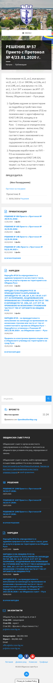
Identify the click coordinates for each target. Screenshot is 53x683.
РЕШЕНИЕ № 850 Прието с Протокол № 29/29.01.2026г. (23, 217)
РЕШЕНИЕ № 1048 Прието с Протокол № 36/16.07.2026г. (22, 489)
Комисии (33, 662)
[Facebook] (26, 656)
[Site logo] (26, 24)
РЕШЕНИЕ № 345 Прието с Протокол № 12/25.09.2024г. (23, 238)
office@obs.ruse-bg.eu (13, 645)
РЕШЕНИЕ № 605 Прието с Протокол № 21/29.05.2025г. (23, 227)
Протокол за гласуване (15, 189)
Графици (44, 662)
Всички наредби (12, 352)
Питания (9, 662)
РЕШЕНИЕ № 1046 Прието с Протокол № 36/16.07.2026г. (22, 512)
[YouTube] (32, 656)
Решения (24, 198)
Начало (9, 64)
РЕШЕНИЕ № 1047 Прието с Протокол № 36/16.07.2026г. (22, 501)
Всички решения (12, 258)
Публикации (20, 64)
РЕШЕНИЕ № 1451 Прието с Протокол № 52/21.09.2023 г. (23, 248)
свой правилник (27, 472)
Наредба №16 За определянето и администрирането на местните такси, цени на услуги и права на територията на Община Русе (25, 279)
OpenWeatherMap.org (27, 419)
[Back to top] (26, 674)
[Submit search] (49, 399)
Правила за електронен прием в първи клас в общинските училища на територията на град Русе (26, 341)
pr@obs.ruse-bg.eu (11, 629)
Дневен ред (20, 662)
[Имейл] (20, 656)
